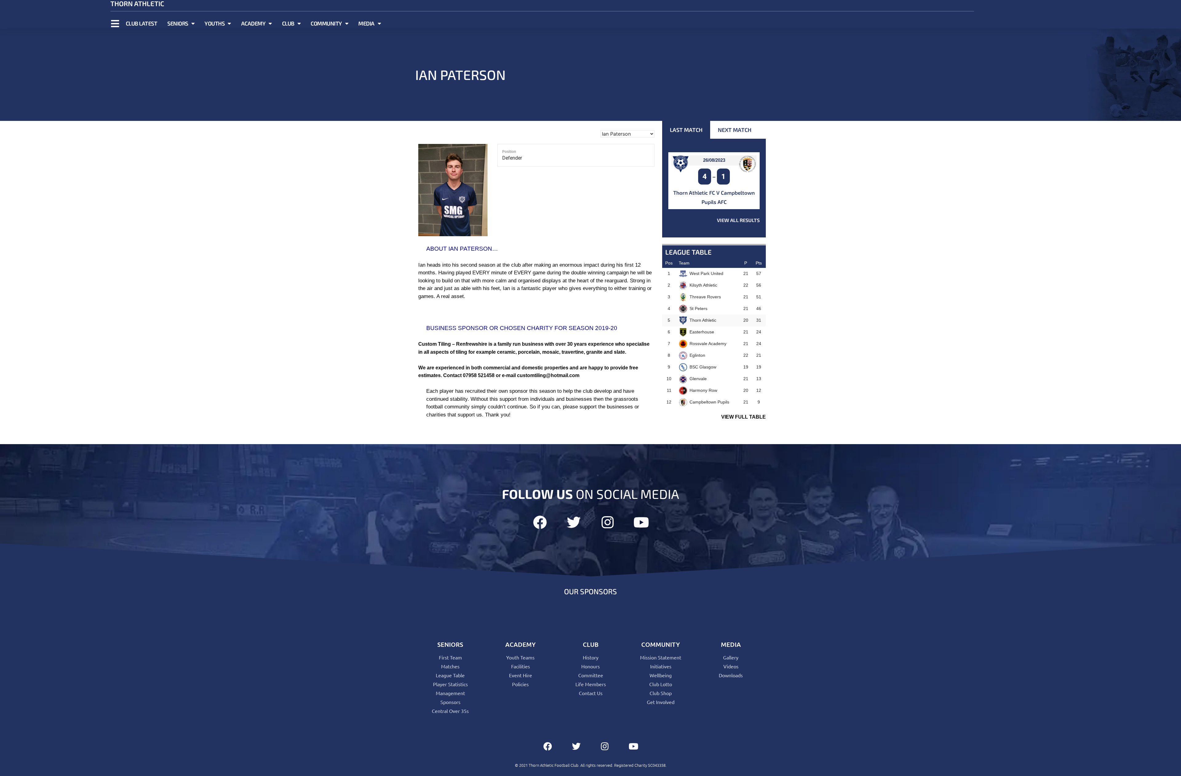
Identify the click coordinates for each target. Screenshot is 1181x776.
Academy (253, 23)
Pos (669, 263)
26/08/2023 (714, 160)
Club (288, 23)
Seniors (177, 23)
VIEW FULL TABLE (743, 417)
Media (366, 23)
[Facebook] (540, 522)
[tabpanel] (714, 188)
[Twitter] (574, 522)
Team (684, 263)
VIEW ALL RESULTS (738, 220)
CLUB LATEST (141, 23)
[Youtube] (641, 522)
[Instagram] (607, 522)
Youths (215, 23)
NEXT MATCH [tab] (734, 129)
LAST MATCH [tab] (686, 129)
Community (326, 23)
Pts (759, 263)
